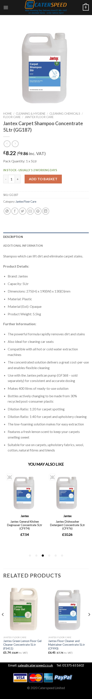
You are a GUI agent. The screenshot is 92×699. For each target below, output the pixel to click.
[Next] (89, 623)
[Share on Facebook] (14, 211)
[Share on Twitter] (22, 211)
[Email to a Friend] (30, 211)
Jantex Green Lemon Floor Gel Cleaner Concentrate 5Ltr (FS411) (22, 644)
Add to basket (43, 179)
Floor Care (12, 117)
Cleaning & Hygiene (30, 113)
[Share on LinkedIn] (45, 211)
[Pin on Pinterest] (38, 211)
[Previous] (3, 623)
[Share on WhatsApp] (7, 211)
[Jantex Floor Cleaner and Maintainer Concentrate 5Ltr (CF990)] (68, 609)
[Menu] (5, 7)
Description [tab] (13, 237)
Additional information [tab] (23, 245)
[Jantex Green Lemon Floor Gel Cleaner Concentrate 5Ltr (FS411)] (23, 609)
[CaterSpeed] (46, 7)
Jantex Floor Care (39, 117)
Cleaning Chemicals (64, 113)
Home (7, 113)
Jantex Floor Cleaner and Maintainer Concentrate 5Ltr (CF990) (66, 644)
